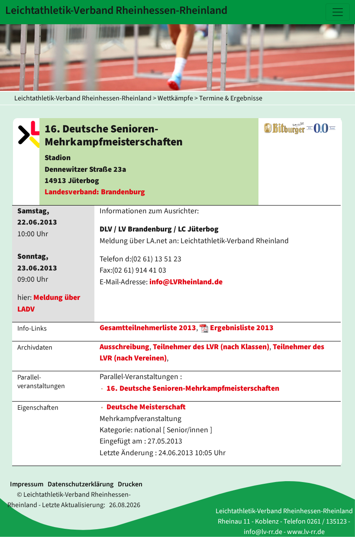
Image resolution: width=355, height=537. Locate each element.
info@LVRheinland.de (186, 282)
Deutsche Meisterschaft (145, 407)
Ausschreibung (124, 346)
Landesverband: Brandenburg (95, 192)
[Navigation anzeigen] (338, 12)
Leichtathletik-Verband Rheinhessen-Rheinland (83, 98)
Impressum (26, 484)
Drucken (130, 484)
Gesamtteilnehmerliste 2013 (148, 327)
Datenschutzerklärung (80, 484)
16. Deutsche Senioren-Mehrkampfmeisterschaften (192, 388)
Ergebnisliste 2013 (242, 327)
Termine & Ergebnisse (230, 98)
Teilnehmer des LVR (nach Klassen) (211, 346)
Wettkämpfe (175, 98)
